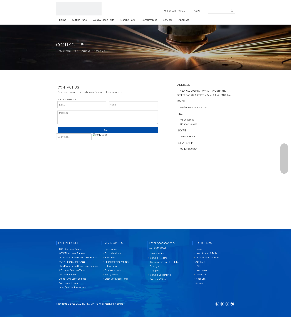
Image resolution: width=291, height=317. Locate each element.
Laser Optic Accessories (116, 279)
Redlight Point (111, 274)
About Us (200, 262)
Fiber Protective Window (117, 262)
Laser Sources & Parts (206, 253)
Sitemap (119, 304)
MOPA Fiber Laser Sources (72, 262)
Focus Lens (110, 257)
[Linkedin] (222, 304)
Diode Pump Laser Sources (72, 279)
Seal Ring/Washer (159, 279)
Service (199, 283)
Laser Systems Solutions (207, 257)
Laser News (201, 270)
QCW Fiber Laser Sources (72, 253)
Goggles (154, 270)
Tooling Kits (156, 266)
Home (199, 249)
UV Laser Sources (68, 274)
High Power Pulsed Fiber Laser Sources (78, 266)
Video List (200, 279)
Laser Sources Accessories (72, 287)
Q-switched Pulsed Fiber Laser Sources (78, 257)
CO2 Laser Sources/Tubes (72, 270)
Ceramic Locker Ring (160, 275)
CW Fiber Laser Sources (71, 249)
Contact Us (201, 274)
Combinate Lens (113, 270)
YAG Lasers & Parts (68, 283)
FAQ (198, 266)
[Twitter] (227, 304)
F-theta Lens (111, 266)
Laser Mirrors (111, 249)
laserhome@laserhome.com (193, 107)
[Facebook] (217, 304)
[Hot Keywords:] (232, 10)
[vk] (232, 304)
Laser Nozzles (157, 253)
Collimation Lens (113, 253)
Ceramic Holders (158, 258)
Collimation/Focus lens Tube (164, 262)
